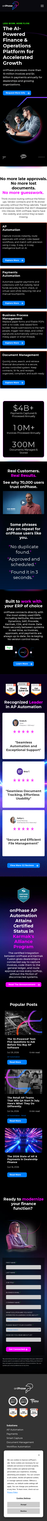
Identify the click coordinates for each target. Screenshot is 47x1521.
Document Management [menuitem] (20, 1442)
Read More (15, 1062)
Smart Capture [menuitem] (15, 1438)
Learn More (22, 664)
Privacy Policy (12, 1492)
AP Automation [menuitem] (15, 1429)
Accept (23, 1505)
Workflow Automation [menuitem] (19, 1446)
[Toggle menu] (42, 5)
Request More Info (15, 93)
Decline (23, 1511)
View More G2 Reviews (22, 865)
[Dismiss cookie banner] (39, 1455)
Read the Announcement (22, 984)
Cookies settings (24, 1498)
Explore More (12, 260)
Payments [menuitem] (12, 1434)
